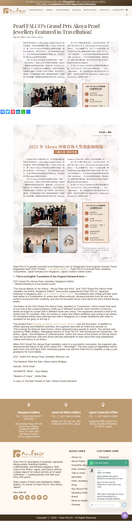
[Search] (126, 15)
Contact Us (104, 10)
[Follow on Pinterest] (39, 497)
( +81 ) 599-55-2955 (106, 416)
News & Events (90, 10)
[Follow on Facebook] (15, 497)
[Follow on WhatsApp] (33, 497)
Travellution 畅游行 (58, 269)
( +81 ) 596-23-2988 (69, 416)
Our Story (76, 10)
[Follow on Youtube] (45, 497)
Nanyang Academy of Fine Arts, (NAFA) (53, 324)
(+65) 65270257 (31, 416)
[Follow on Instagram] (21, 497)
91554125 (29, 419)
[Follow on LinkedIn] (27, 497)
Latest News (31, 37)
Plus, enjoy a (66, 4)
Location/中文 (117, 10)
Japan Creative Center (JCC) (57, 293)
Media (40, 37)
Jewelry (49, 10)
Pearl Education (62, 10)
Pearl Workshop (35, 10)
